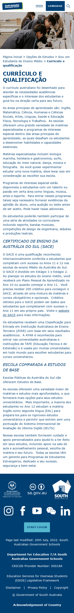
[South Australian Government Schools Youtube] (37, 511)
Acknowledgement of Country (37, 605)
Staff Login (37, 527)
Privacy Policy (37, 588)
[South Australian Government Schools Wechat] (51, 511)
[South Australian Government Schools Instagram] (8, 511)
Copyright (61, 588)
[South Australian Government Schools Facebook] (22, 511)
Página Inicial (12, 57)
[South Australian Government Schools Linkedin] (65, 511)
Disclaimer (13, 588)
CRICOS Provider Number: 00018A (37, 566)
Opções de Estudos (40, 57)
